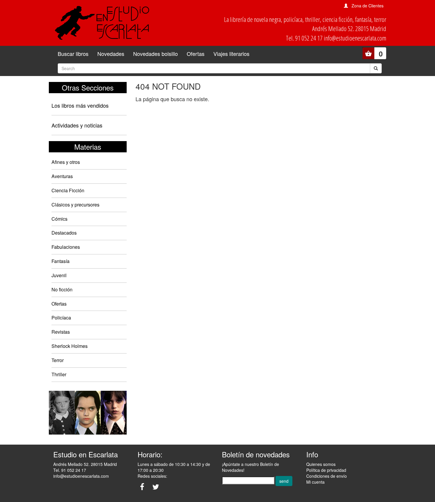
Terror (57, 360)
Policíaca (61, 317)
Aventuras (62, 176)
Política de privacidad (326, 470)
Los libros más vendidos (80, 105)
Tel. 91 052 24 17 (69, 470)
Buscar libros (73, 53)
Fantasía (60, 261)
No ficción (61, 289)
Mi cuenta (315, 482)
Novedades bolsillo (155, 53)
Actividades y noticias (76, 125)
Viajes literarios (231, 53)
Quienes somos (321, 464)
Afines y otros (65, 162)
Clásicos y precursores (75, 204)
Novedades (110, 53)
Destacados (64, 232)
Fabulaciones (65, 246)
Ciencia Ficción (67, 190)
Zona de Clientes (368, 6)
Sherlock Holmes (69, 346)
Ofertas (195, 53)
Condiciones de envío (326, 476)
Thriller (58, 374)
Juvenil (59, 275)
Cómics (59, 218)
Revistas (60, 331)
